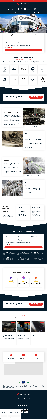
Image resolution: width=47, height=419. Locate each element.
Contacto (35, 12)
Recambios (21, 12)
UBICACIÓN (36, 357)
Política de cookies (6, 417)
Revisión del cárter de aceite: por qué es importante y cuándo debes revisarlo (8, 335)
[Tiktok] (22, 405)
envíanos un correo (23, 357)
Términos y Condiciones (11, 47)
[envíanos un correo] (23, 355)
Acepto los (9, 47)
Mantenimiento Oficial (12, 113)
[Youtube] (24, 405)
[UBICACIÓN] (36, 355)
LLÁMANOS (10, 357)
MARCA (19, 42)
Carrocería (7, 160)
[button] (19, 409)
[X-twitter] (28, 405)
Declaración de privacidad (11, 417)
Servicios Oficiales (10, 12)
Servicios (16, 12)
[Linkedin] (26, 405)
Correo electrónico (34, 39)
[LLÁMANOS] (11, 355)
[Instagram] (18, 405)
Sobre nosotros (31, 12)
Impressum (15, 417)
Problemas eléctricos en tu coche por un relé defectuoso (23, 335)
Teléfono (19, 39)
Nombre (5, 39)
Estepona (26, 12)
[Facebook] (20, 405)
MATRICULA (5, 42)
